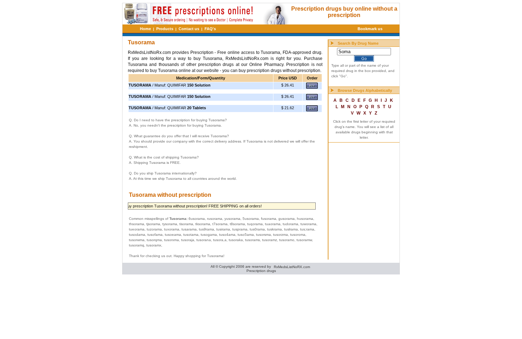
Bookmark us (370, 29)
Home (145, 29)
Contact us (189, 29)
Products (164, 29)
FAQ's (210, 29)
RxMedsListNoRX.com (292, 267)
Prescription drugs (261, 271)
